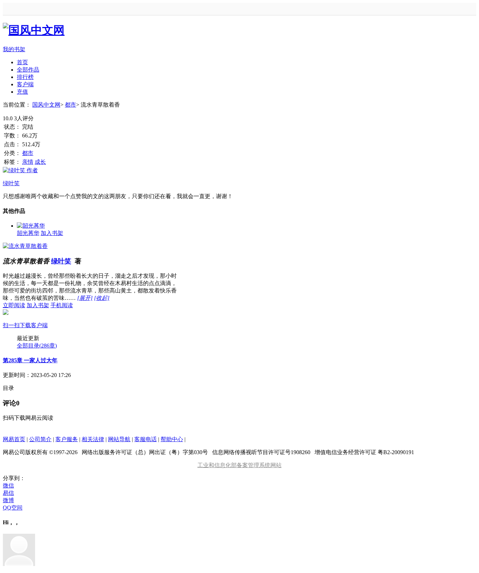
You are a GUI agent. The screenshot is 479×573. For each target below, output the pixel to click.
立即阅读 (14, 305)
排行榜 (25, 77)
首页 (22, 62)
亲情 (27, 162)
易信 (8, 493)
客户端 (25, 84)
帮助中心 (172, 439)
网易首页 (14, 439)
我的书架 (14, 49)
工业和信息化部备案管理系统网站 (239, 465)
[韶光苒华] (31, 226)
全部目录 (37, 346)
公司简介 (40, 439)
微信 (8, 485)
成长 (40, 162)
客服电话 (145, 439)
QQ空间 (12, 508)
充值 (22, 92)
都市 (70, 105)
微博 (8, 500)
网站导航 (119, 439)
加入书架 (52, 233)
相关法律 (93, 439)
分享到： (14, 478)
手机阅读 (38, 315)
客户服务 (66, 439)
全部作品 (28, 70)
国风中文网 (46, 105)
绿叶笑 (61, 261)
